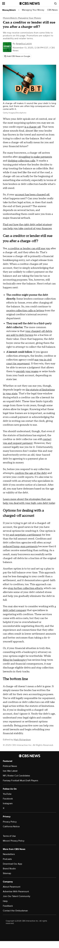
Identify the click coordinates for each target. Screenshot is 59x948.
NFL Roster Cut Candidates (16, 776)
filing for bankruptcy (15, 660)
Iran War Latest (10, 771)
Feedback (8, 906)
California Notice (11, 826)
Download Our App (12, 864)
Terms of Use (9, 836)
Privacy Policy (10, 822)
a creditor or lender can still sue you (29, 248)
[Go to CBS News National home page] (29, 3)
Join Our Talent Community (16, 896)
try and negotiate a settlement (23, 534)
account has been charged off (32, 194)
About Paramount (11, 887)
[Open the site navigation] (10, 3)
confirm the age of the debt (31, 473)
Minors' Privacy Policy (13, 841)
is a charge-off (32, 127)
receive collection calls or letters (25, 310)
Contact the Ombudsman (15, 911)
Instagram (8, 803)
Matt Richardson (22, 739)
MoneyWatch (9, 10)
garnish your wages (27, 371)
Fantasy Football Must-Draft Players (20, 780)
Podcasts (7, 859)
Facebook (8, 799)
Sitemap (7, 873)
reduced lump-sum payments (20, 546)
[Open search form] (55, 3)
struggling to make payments (35, 157)
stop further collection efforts (25, 588)
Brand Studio (9, 868)
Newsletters (9, 854)
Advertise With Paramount (16, 891)
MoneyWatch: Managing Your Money (22, 18)
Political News (10, 766)
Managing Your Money (33, 10)
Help (5, 901)
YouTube (7, 794)
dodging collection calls (21, 160)
